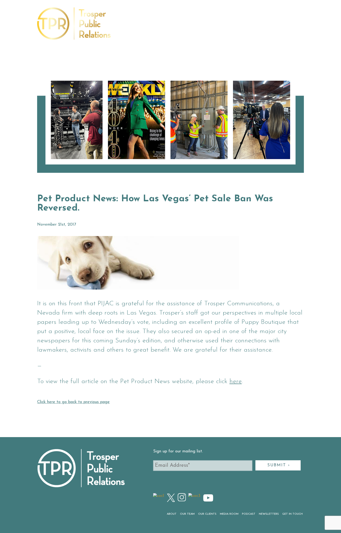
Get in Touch (278, 26)
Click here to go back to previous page (73, 402)
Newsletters (248, 26)
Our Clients (170, 26)
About (125, 26)
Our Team (145, 26)
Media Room (199, 26)
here (235, 381)
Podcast (223, 26)
